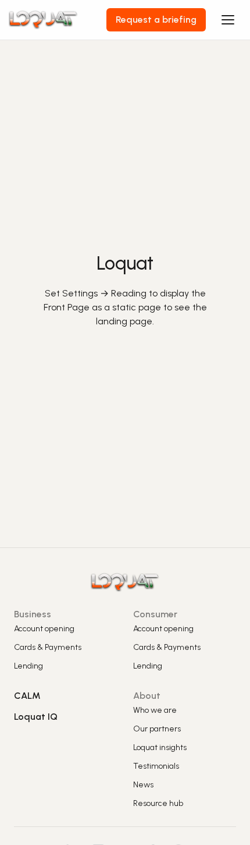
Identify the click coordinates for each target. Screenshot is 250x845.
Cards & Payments (47, 647)
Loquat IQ (36, 716)
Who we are (155, 710)
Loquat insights (160, 747)
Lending (28, 666)
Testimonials (156, 766)
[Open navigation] (228, 20)
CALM (27, 695)
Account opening (44, 629)
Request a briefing (156, 19)
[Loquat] (57, 20)
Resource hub (158, 803)
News (143, 785)
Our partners (157, 729)
